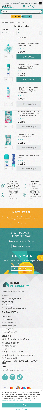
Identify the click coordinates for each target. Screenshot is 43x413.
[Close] (42, 390)
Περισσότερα (21, 409)
